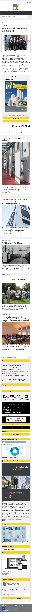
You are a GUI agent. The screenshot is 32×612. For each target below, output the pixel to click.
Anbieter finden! (16, 598)
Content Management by (7, 609)
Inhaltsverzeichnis (16, 121)
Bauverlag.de (4, 610)
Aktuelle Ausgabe (6, 571)
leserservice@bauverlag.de (15, 519)
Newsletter (3, 605)
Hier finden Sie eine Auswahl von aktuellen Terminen (15, 542)
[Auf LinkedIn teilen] (22, 126)
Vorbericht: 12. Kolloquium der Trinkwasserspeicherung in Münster (13, 364)
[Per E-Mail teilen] (25, 126)
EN (30, 2)
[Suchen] (29, 16)
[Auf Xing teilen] (19, 126)
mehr (3, 520)
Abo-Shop (4, 574)
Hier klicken (18, 420)
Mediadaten (5, 573)
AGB (16, 605)
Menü (16, 13)
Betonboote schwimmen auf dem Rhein (14, 280)
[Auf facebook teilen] (13, 126)
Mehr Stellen (16, 434)
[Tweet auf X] (16, 126)
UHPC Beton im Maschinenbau (13, 243)
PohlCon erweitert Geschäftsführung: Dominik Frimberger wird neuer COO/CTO (14, 380)
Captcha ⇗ (21, 421)
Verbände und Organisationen (10, 549)
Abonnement (16, 118)
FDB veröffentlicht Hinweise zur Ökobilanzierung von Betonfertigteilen (13, 368)
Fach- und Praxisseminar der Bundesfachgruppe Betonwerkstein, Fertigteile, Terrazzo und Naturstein (15, 319)
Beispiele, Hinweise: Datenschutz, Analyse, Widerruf (13, 427)
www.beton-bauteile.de (8, 517)
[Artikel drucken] (28, 126)
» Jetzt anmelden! (16, 424)
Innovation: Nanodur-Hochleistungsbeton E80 (11, 203)
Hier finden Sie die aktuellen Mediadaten (15, 456)
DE (27, 2)
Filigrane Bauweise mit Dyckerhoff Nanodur (15, 140)
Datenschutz (21, 605)
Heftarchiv (5, 576)
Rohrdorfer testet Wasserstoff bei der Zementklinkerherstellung (15, 372)
